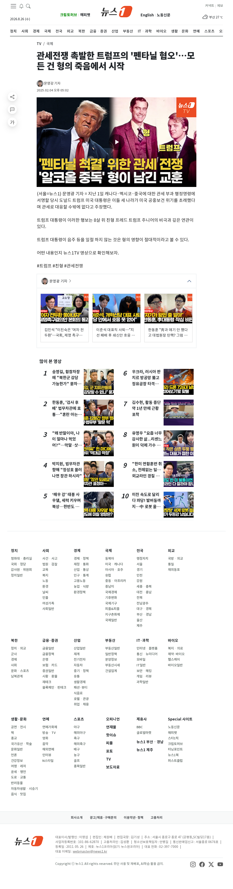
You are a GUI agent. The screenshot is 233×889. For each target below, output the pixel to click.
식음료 (78, 693)
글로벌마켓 (144, 733)
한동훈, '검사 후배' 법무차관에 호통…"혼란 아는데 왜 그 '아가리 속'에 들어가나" (66, 414)
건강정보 (17, 761)
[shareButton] (12, 96)
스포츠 (79, 719)
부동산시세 (112, 665)
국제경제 (111, 592)
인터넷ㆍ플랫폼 (147, 648)
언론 (14, 755)
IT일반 (141, 665)
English (147, 15)
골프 (77, 761)
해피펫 (85, 15)
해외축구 (80, 744)
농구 (77, 755)
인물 (45, 598)
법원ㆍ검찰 (49, 564)
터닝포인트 (175, 749)
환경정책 (80, 592)
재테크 (46, 682)
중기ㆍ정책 (81, 671)
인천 (139, 575)
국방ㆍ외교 (175, 559)
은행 (45, 659)
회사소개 (77, 818)
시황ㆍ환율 (49, 676)
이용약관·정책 (133, 818)
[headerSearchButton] (28, 6)
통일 (171, 564)
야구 (77, 727)
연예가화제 (49, 727)
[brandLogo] (116, 11)
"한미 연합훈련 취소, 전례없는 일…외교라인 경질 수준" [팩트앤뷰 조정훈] (147, 476)
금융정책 (48, 654)
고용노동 (80, 581)
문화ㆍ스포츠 (20, 671)
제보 (220, 6)
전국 (140, 550)
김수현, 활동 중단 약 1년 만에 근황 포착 (146, 408)
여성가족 (48, 603)
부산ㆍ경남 (144, 614)
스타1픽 (173, 738)
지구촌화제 (112, 614)
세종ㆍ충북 (144, 586)
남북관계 (17, 676)
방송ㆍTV (49, 733)
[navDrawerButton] (13, 6)
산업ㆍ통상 (81, 570)
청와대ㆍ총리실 (21, 559)
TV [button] (39, 43)
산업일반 (80, 648)
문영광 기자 (52, 83)
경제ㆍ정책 (81, 559)
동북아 (109, 559)
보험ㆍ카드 (49, 665)
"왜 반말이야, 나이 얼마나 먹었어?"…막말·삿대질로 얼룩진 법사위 (66, 445)
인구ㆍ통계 (81, 575)
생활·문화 (19, 719)
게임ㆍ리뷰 (144, 676)
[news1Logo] (29, 841)
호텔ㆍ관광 (81, 699)
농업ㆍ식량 (81, 586)
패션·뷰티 (80, 687)
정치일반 (17, 575)
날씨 (45, 592)
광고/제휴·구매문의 (103, 818)
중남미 (109, 586)
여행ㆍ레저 (18, 766)
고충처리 (156, 818)
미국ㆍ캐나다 (114, 564)
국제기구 (111, 603)
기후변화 (111, 598)
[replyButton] (12, 109)
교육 (45, 570)
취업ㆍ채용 (81, 704)
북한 (14, 640)
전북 (139, 598)
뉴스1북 (173, 755)
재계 (77, 654)
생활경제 (80, 682)
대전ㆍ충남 (144, 592)
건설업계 (111, 671)
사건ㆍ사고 (49, 559)
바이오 (173, 640)
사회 (45, 550)
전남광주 (142, 603)
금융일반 (48, 648)
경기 (139, 570)
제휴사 (142, 719)
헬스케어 (174, 659)
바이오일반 (175, 665)
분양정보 (111, 659)
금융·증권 (50, 640)
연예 (45, 719)
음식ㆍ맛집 (18, 794)
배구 (77, 749)
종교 (14, 738)
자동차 (78, 665)
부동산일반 (112, 648)
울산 (139, 620)
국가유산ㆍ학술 (21, 744)
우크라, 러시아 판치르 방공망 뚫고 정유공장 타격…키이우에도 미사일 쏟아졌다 (146, 383)
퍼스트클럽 (175, 761)
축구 (77, 738)
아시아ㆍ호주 (114, 570)
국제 (108, 550)
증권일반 (48, 671)
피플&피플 (112, 609)
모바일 (141, 659)
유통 (77, 676)
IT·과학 (143, 640)
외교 (171, 550)
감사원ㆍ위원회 (21, 570)
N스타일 (47, 761)
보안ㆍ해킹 (144, 671)
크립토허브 (68, 15)
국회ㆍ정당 (18, 564)
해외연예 (48, 749)
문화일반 (17, 749)
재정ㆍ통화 (81, 564)
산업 (77, 640)
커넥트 (209, 6)
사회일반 (48, 609)
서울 (139, 564)
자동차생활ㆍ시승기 (24, 789)
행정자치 (142, 559)
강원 (139, 581)
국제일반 (111, 620)
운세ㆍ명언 (18, 772)
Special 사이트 (180, 719)
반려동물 (17, 783)
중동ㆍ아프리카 (115, 581)
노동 (45, 581)
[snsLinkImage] (193, 864)
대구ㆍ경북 (144, 609)
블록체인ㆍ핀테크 (54, 687)
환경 (45, 586)
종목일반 (80, 766)
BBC (140, 727)
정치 (14, 550)
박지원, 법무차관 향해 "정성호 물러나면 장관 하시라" (67, 469)
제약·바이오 (176, 654)
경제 (77, 550)
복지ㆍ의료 (175, 648)
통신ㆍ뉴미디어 (147, 654)
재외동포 (174, 570)
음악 (45, 744)
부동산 (110, 640)
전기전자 (80, 659)
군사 (14, 654)
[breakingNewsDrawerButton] (21, 6)
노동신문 (163, 15)
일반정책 (111, 654)
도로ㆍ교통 (18, 777)
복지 (45, 575)
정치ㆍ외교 (18, 648)
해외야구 (80, 733)
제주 (139, 626)
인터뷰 (46, 755)
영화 (45, 738)
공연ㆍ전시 (18, 727)
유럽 (108, 575)
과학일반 (142, 682)
